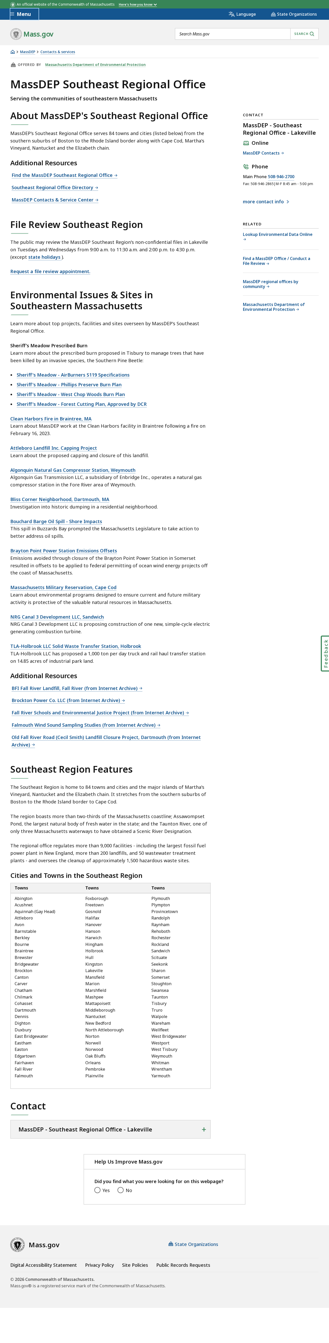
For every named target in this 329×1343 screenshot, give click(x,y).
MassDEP (27, 52)
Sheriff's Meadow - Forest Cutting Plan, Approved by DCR (82, 404)
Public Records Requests (183, 1265)
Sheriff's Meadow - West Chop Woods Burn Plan (71, 394)
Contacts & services (57, 52)
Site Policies (135, 1265)
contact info (264, 202)
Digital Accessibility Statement (43, 1265)
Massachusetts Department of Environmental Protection (95, 64)
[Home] (13, 51)
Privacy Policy (99, 1265)
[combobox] (247, 34)
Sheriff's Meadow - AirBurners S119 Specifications (73, 375)
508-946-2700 (281, 177)
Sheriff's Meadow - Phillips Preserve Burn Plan (69, 384)
